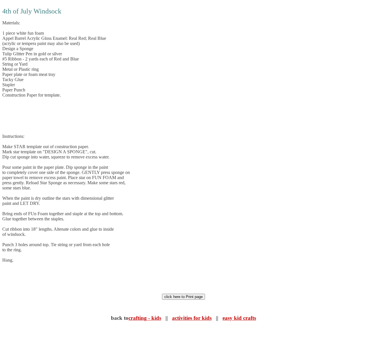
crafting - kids (144, 318)
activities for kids (192, 318)
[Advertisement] (106, 116)
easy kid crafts (239, 318)
